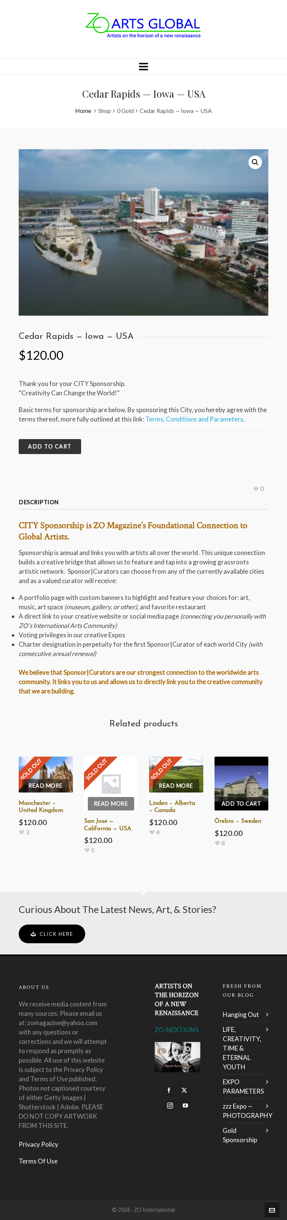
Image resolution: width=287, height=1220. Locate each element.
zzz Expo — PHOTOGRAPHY (245, 1110)
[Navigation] (143, 66)
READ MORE (45, 785)
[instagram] (170, 1105)
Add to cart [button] (241, 803)
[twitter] (184, 1090)
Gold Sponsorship (240, 1135)
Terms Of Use (38, 1161)
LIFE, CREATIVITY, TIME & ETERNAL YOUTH (242, 1048)
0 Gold (125, 110)
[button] (255, 162)
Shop (104, 110)
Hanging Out (241, 1014)
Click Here (56, 934)
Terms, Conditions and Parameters (194, 419)
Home (83, 110)
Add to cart (50, 446)
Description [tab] (39, 502)
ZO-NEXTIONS (176, 1030)
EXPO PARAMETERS (243, 1086)
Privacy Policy (38, 1144)
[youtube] (185, 1105)
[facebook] (169, 1090)
